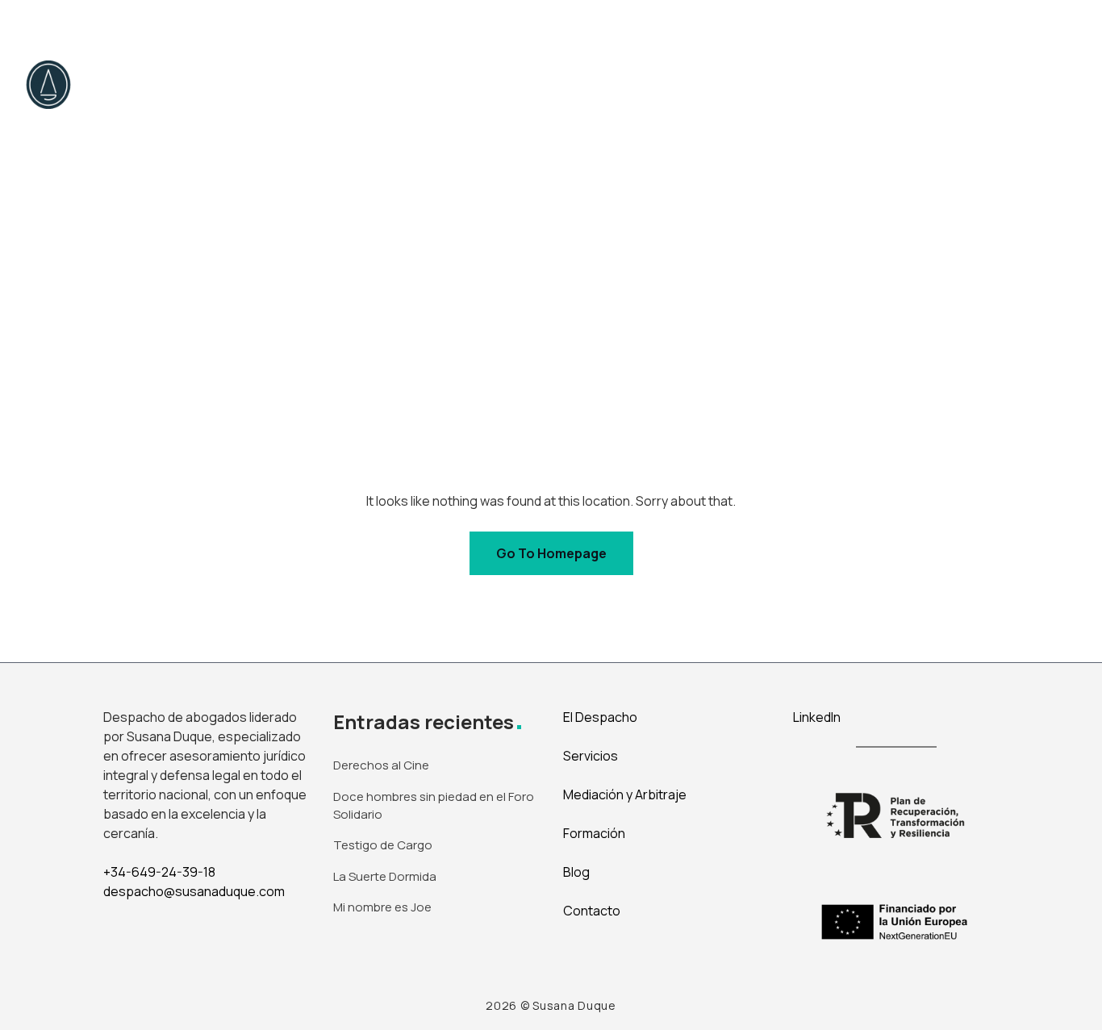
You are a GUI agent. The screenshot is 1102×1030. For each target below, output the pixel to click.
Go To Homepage (551, 553)
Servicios (590, 756)
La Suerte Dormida (384, 876)
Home (210, 85)
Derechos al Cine (381, 765)
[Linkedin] (1059, 23)
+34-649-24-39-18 (159, 872)
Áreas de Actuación (435, 85)
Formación (594, 833)
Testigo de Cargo (382, 844)
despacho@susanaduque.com (194, 891)
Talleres (731, 85)
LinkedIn (817, 717)
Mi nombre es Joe (382, 907)
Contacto (877, 85)
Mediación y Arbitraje (603, 85)
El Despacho (299, 85)
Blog (801, 85)
